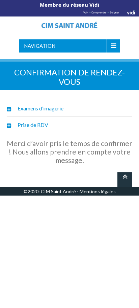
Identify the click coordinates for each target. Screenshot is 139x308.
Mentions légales (98, 191)
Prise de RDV (33, 125)
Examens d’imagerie (40, 108)
